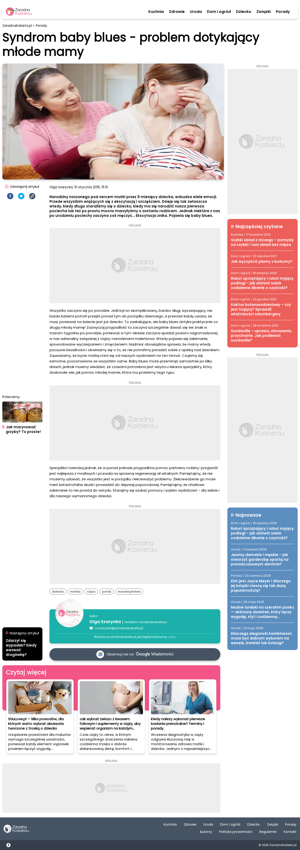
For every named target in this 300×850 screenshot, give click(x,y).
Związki (263, 11)
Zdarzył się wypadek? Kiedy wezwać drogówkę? (21, 647)
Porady (283, 11)
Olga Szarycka (105, 621)
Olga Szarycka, (61, 187)
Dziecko (243, 11)
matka (75, 592)
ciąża (91, 592)
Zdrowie (177, 11)
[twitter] (21, 196)
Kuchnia (156, 11)
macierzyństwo (129, 592)
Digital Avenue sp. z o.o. (159, 637)
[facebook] (10, 196)
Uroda (196, 11)
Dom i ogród (219, 11)
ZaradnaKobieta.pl (17, 25)
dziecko (58, 592)
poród (106, 592)
